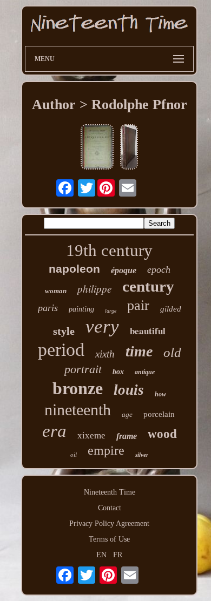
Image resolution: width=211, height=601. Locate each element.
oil (73, 454)
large (110, 311)
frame (126, 436)
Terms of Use (109, 539)
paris (48, 307)
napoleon (74, 268)
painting (81, 309)
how (160, 394)
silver (141, 454)
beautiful (148, 330)
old (172, 352)
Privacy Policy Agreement (109, 523)
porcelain (159, 414)
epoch (158, 269)
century (148, 286)
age (127, 414)
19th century (109, 250)
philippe (94, 288)
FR (117, 555)
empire (106, 450)
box (118, 372)
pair (138, 305)
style (64, 331)
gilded (170, 309)
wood (162, 434)
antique (145, 372)
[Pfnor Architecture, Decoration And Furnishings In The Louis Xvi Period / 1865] (129, 148)
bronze (77, 388)
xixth (105, 354)
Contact (109, 508)
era (54, 431)
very (102, 326)
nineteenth (77, 409)
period (61, 350)
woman (56, 291)
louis (129, 390)
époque (123, 270)
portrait (83, 369)
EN (101, 555)
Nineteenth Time (109, 492)
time (139, 351)
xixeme (91, 435)
